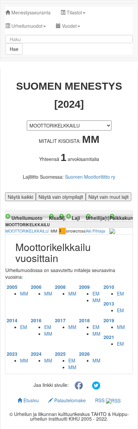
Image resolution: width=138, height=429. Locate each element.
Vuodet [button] (69, 25)
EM (95, 293)
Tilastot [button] (73, 12)
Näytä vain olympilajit (61, 196)
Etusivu (30, 400)
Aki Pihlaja (95, 231)
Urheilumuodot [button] (26, 25)
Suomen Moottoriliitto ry (90, 176)
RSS (100, 400)
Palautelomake (69, 400)
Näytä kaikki (20, 196)
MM (24, 293)
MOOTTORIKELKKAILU (27, 231)
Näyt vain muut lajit (108, 196)
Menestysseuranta (30, 12)
